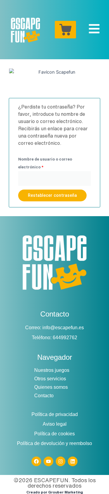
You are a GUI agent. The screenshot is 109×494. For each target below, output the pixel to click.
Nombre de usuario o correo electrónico (45, 162)
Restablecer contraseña (52, 195)
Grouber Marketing (65, 492)
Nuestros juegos (51, 370)
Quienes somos (51, 387)
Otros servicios (50, 378)
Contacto (44, 395)
